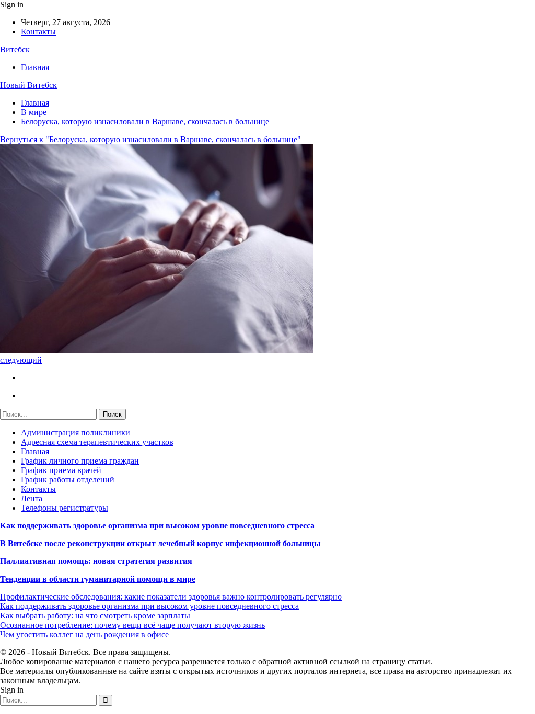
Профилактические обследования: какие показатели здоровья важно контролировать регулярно (171, 596)
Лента (31, 498)
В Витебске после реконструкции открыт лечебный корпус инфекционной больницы (160, 543)
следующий (21, 359)
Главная (35, 67)
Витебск (15, 49)
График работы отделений (67, 479)
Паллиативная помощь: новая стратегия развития (96, 561)
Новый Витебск (28, 84)
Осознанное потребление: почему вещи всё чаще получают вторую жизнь (132, 624)
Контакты (38, 31)
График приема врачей (61, 470)
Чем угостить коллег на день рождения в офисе (84, 634)
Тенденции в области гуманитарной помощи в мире (97, 578)
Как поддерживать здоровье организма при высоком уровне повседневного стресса (157, 525)
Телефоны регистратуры (64, 507)
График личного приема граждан (80, 460)
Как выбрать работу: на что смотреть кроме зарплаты (95, 615)
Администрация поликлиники (75, 432)
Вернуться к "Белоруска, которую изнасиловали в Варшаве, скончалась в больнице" (150, 139)
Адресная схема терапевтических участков (97, 441)
